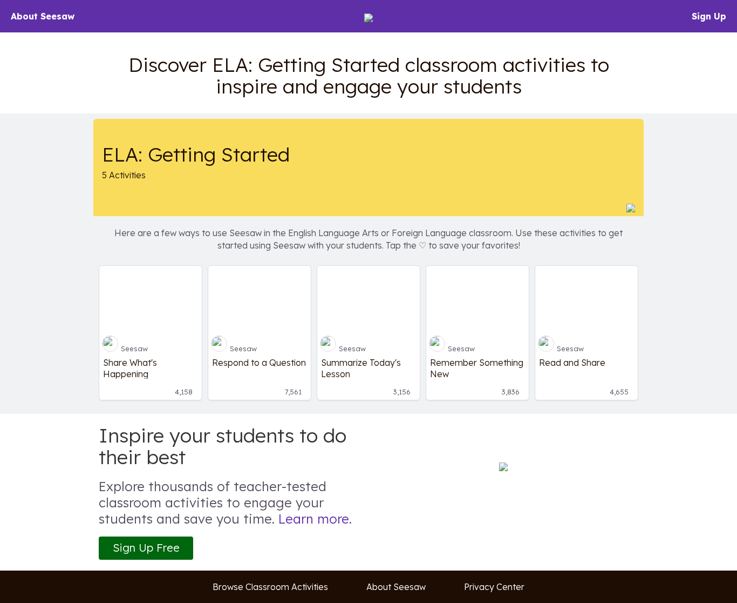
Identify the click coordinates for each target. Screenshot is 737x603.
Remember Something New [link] (476, 368)
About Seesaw (42, 16)
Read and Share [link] (572, 362)
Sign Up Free (146, 547)
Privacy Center (494, 586)
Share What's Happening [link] (130, 368)
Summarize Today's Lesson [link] (361, 368)
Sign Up (709, 16)
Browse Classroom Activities (270, 586)
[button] (630, 207)
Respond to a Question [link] (259, 362)
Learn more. (315, 519)
